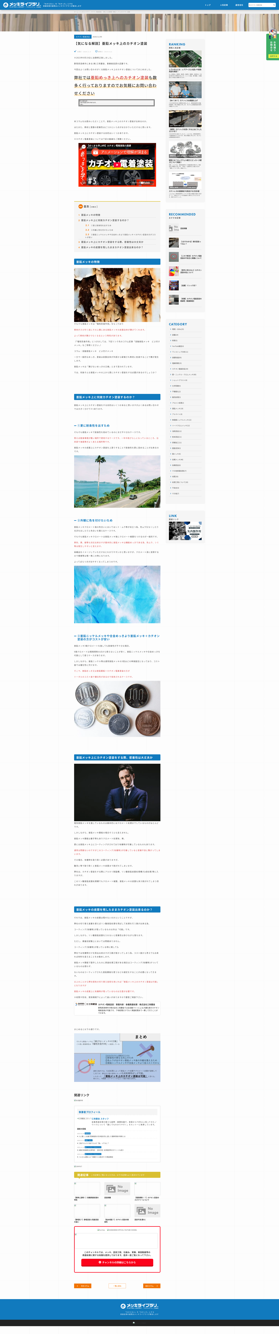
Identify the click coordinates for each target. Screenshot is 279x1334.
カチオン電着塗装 (83, 37)
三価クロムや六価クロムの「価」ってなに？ (94, 1143)
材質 (175, 476)
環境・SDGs (88, 1140)
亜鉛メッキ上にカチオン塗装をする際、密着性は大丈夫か (111, 241)
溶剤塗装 (177, 431)
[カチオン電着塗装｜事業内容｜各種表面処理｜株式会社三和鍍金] (117, 1008)
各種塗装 (176, 465)
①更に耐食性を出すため (98, 225)
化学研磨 (176, 386)
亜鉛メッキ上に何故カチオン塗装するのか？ (103, 220)
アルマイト (177, 414)
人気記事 (224, 5)
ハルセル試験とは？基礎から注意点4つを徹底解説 (96, 1157)
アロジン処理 (178, 403)
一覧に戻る (117, 1286)
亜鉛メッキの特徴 (89, 214)
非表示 (93, 207)
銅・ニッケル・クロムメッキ (93, 1147)
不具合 (175, 488)
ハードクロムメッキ (181, 425)
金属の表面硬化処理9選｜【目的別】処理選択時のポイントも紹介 (101, 1150)
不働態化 (176, 391)
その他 (175, 493)
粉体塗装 (177, 437)
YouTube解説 (178, 346)
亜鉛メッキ (177, 408)
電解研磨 (87, 1133)
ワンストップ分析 (180, 352)
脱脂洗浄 (176, 448)
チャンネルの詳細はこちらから (119, 1262)
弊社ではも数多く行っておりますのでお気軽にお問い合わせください (115, 85)
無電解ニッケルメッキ (181, 420)
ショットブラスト (179, 380)
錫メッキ (176, 454)
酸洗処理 (176, 397)
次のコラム (85, 1286)
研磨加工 (177, 442)
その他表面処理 (179, 471)
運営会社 (239, 5)
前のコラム (149, 1286)
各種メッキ (177, 459)
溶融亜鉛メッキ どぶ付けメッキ (97, 351)
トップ (208, 5)
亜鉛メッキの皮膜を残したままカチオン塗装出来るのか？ (110, 247)
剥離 (175, 335)
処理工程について (180, 482)
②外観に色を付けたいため (99, 229)
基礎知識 (177, 357)
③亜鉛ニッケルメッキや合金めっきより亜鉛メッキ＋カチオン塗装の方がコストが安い (120, 235)
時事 (174, 340)
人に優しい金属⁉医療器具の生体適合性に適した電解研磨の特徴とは (102, 1136)
